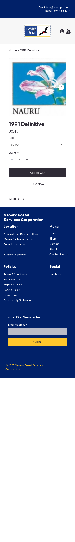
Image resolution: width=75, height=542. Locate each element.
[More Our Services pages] (67, 254)
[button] (68, 31)
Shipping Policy (13, 284)
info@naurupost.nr (57, 7)
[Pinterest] (19, 199)
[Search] (35, 31)
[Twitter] (23, 199)
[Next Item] (61, 87)
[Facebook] (15, 199)
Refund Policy (12, 290)
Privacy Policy (12, 279)
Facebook (55, 274)
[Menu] (11, 31)
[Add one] (26, 159)
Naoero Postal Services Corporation (23, 217)
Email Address (17, 324)
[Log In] (61, 31)
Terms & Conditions (15, 274)
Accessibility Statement (18, 300)
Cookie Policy (12, 295)
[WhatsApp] (10, 199)
